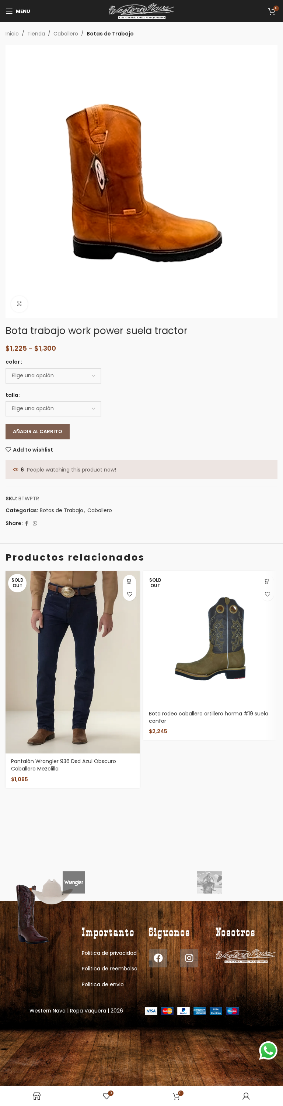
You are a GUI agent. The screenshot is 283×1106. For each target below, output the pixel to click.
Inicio (12, 33)
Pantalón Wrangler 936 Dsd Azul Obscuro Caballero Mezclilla (63, 765)
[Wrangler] (74, 882)
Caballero (65, 33)
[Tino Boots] (209, 882)
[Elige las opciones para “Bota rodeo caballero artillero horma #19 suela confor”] (267, 581)
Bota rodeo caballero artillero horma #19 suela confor (208, 717)
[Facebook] (158, 958)
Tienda (36, 33)
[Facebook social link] (27, 523)
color (13, 361)
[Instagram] (189, 958)
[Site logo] (142, 10)
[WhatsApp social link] (35, 523)
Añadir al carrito (37, 431)
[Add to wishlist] (129, 594)
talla (12, 395)
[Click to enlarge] (19, 304)
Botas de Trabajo (110, 33)
